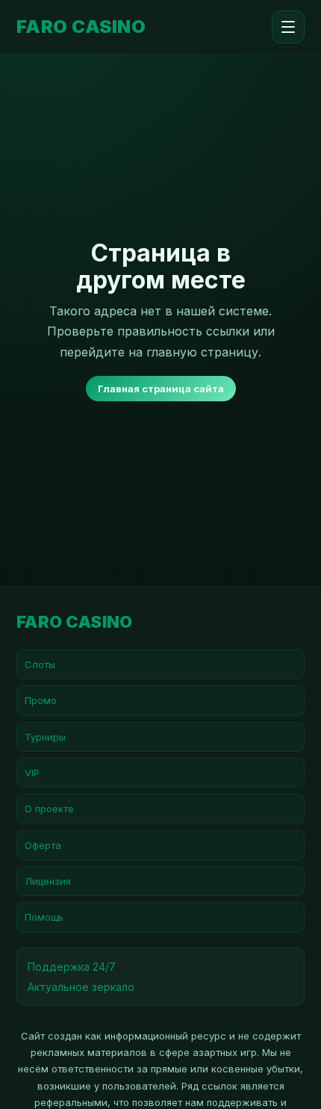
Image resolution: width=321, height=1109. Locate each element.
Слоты (40, 664)
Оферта (43, 845)
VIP (32, 773)
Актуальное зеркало (81, 986)
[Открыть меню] (288, 26)
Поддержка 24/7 (72, 966)
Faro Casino (81, 27)
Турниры (45, 737)
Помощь (44, 917)
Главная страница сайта (161, 389)
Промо (41, 700)
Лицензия (48, 881)
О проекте (49, 809)
